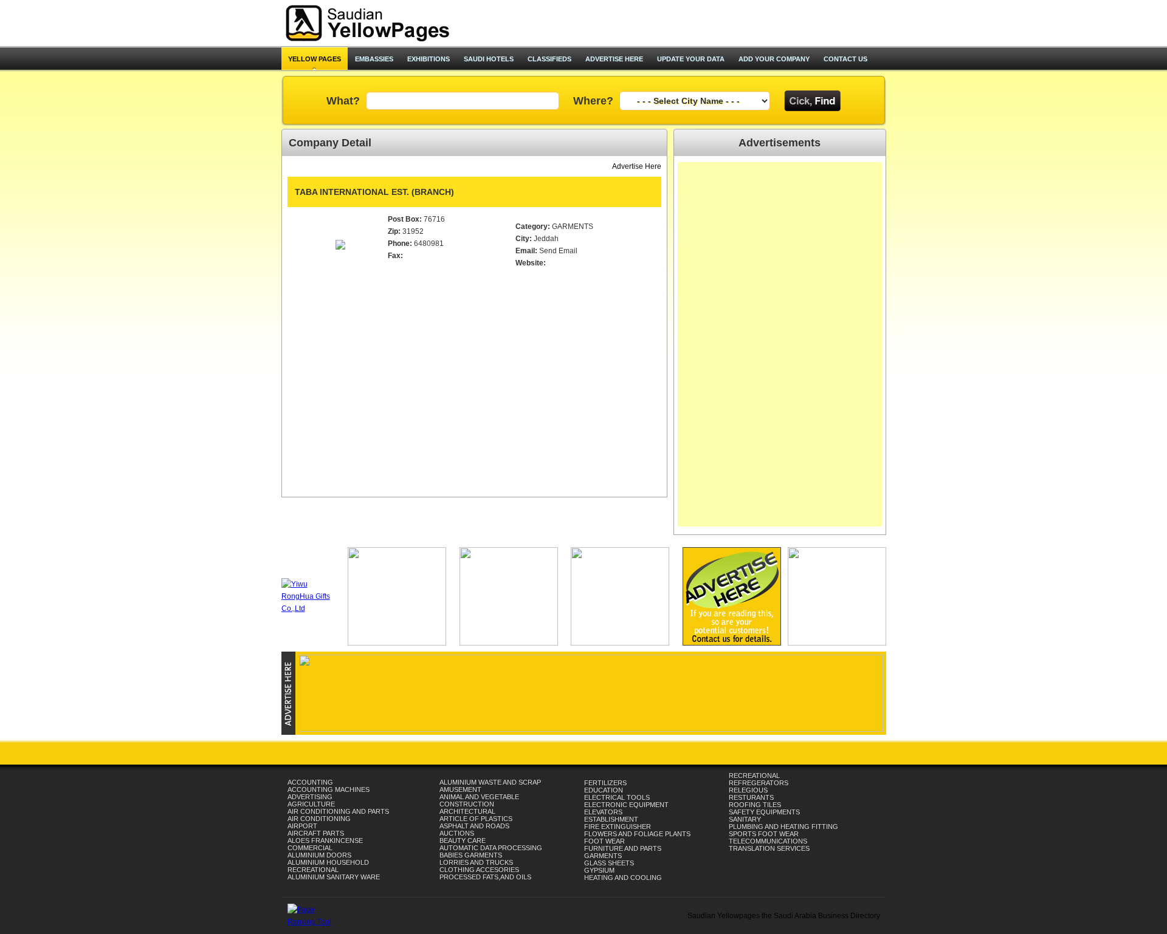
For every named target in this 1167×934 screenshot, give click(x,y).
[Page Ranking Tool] (313, 922)
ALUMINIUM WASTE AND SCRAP (490, 782)
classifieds (549, 59)
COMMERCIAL (309, 847)
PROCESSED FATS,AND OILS (485, 877)
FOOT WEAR (604, 841)
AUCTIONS (456, 833)
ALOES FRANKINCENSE (325, 840)
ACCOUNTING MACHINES (328, 789)
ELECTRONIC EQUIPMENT (626, 804)
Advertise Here (636, 166)
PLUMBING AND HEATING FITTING (783, 826)
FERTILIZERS (605, 782)
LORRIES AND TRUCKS (476, 862)
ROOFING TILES (755, 804)
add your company (774, 59)
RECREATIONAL (313, 869)
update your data (691, 59)
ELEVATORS (603, 812)
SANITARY (745, 819)
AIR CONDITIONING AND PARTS (338, 811)
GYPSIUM (599, 870)
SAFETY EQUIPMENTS (764, 812)
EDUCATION (603, 790)
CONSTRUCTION (466, 804)
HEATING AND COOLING (623, 877)
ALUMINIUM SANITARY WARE (333, 877)
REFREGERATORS (758, 782)
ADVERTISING (309, 796)
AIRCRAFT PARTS (315, 833)
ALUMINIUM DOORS (319, 855)
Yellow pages (314, 59)
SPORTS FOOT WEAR (764, 833)
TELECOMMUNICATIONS (768, 841)
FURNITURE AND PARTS (622, 848)
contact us (845, 59)
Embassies (374, 59)
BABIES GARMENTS (470, 855)
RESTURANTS (751, 797)
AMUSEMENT (460, 789)
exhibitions (428, 59)
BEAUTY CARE (462, 840)
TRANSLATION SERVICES (769, 848)
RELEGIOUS (748, 790)
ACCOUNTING (310, 782)
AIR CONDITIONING (319, 818)
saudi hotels (489, 59)
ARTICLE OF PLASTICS (475, 818)
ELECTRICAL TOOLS (617, 797)
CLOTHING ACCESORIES (479, 869)
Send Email (558, 251)
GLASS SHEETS (609, 863)
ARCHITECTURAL (467, 811)
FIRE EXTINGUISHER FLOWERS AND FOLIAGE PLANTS (637, 830)
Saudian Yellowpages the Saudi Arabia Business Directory (783, 916)
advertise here (614, 59)
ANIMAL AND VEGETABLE (479, 796)
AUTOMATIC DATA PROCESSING (490, 847)
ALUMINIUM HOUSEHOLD (328, 862)
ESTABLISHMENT (611, 819)
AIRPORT (302, 826)
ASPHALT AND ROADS (474, 826)
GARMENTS (603, 855)
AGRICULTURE (311, 804)
